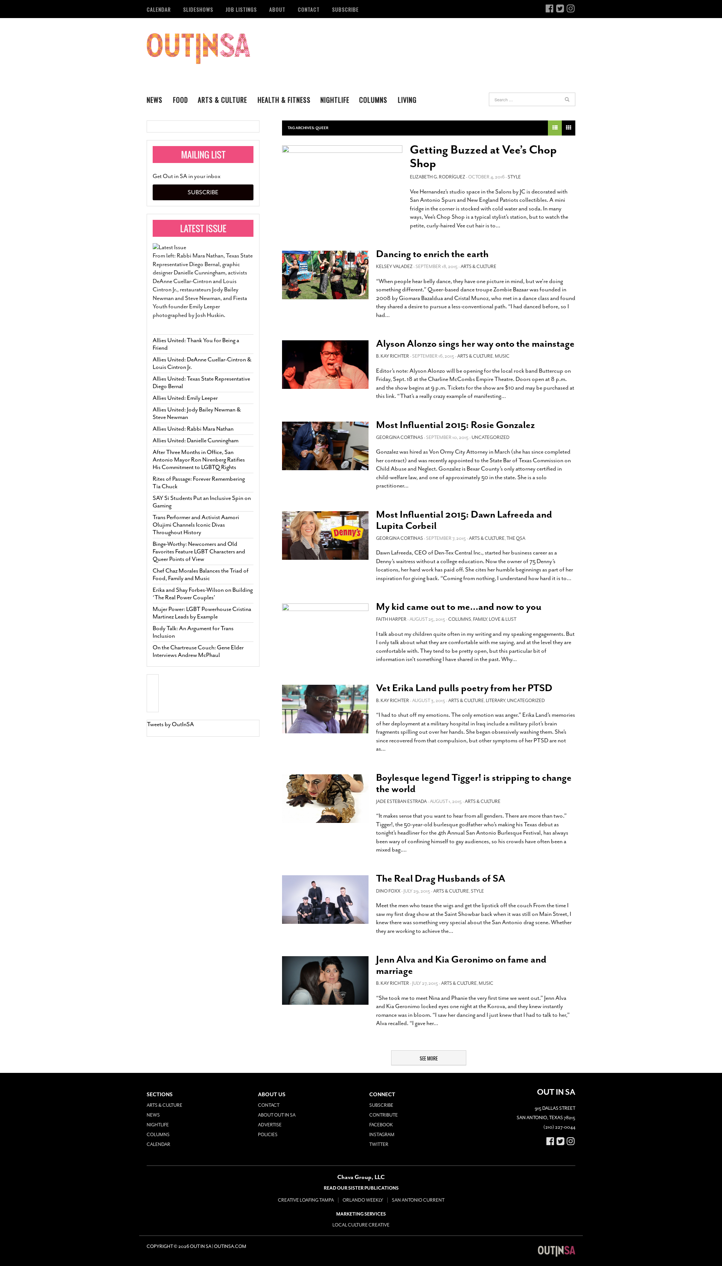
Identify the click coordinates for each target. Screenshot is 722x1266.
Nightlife (334, 100)
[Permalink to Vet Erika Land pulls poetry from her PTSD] (325, 709)
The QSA (516, 538)
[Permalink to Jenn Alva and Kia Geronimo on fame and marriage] (325, 980)
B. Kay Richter (392, 356)
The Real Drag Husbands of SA (440, 878)
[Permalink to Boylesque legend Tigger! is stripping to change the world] (325, 798)
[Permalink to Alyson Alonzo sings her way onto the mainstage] (325, 364)
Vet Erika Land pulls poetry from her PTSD (464, 688)
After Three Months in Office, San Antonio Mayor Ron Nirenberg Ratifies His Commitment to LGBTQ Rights (199, 459)
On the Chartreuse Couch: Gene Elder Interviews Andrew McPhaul (198, 651)
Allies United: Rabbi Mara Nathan (193, 429)
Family (480, 619)
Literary (495, 701)
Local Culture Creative (361, 1225)
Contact (309, 9)
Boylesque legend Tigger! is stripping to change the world (474, 783)
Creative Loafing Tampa (306, 1200)
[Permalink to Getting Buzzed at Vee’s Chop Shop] (342, 179)
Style (514, 177)
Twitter (378, 1144)
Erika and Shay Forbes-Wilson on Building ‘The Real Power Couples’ (203, 593)
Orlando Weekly (363, 1200)
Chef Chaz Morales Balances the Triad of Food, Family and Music (201, 574)
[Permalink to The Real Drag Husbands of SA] (325, 899)
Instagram (381, 1135)
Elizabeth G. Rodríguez (437, 177)
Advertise (270, 1125)
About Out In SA (277, 1115)
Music (502, 356)
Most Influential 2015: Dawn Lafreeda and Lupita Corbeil (464, 520)
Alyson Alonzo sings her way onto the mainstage (475, 343)
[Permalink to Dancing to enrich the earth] (325, 275)
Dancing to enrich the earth (432, 254)
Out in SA (198, 49)
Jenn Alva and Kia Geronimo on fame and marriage (461, 965)
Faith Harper (391, 619)
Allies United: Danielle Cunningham (195, 440)
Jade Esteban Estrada (401, 801)
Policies (268, 1135)
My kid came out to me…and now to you (459, 606)
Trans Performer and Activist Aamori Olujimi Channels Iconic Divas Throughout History (196, 524)
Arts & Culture (222, 100)
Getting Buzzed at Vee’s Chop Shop (483, 156)
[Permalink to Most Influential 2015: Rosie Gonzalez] (325, 446)
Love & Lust (502, 619)
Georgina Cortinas (399, 437)
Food (180, 100)
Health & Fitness (284, 100)
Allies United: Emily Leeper (185, 398)
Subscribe (345, 9)
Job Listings (241, 9)
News (154, 100)
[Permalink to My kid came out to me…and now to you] (325, 627)
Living (407, 100)
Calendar (159, 9)
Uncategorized (491, 437)
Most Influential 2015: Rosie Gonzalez (455, 425)
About (277, 9)
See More (429, 1058)
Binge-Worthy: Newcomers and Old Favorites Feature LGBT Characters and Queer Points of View (199, 551)
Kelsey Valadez (394, 267)
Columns (373, 100)
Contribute (383, 1115)
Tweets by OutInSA (170, 724)
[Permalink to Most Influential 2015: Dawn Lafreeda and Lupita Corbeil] (325, 535)
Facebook (381, 1125)
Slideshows (198, 9)
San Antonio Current (418, 1200)
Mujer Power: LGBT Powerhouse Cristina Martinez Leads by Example (202, 612)
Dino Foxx (388, 891)
